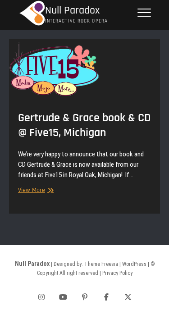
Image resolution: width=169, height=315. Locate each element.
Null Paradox (72, 10)
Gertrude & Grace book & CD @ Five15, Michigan (84, 125)
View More (34, 190)
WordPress (134, 264)
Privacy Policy (117, 273)
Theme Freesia (101, 264)
